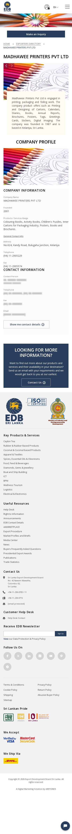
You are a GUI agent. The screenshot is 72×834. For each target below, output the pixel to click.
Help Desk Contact (16, 618)
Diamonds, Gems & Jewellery (18, 467)
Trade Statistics (11, 562)
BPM (5, 480)
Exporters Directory (28, 43)
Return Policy (44, 689)
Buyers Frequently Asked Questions (22, 548)
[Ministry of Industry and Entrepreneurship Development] (58, 411)
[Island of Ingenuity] (38, 717)
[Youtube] (51, 656)
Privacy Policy (44, 684)
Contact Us (34, 382)
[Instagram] (40, 656)
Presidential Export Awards (17, 553)
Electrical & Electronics (15, 493)
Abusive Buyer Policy (48, 694)
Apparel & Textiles (13, 454)
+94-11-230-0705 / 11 (17, 592)
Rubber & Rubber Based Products (21, 445)
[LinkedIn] (29, 656)
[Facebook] (7, 656)
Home (6, 43)
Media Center (10, 540)
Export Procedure (12, 531)
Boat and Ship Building (15, 472)
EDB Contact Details (13, 522)
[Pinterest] (62, 656)
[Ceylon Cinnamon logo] (20, 717)
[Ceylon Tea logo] (8, 717)
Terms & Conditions (13, 684)
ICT (5, 476)
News (6, 544)
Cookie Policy (10, 689)
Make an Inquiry (36, 34)
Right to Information (13, 514)
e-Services (47, 5)
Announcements (12, 518)
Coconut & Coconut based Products (22, 450)
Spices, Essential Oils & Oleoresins (21, 458)
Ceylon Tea (9, 441)
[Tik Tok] (7, 667)
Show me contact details (25, 324)
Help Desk (8, 509)
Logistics (7, 489)
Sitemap (7, 700)
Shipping (8, 694)
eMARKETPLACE (11, 527)
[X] (18, 656)
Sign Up (60, 633)
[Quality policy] (36, 401)
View (5, 638)
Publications (9, 557)
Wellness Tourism (12, 485)
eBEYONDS (51, 789)
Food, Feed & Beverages (16, 463)
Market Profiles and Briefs (16, 535)
